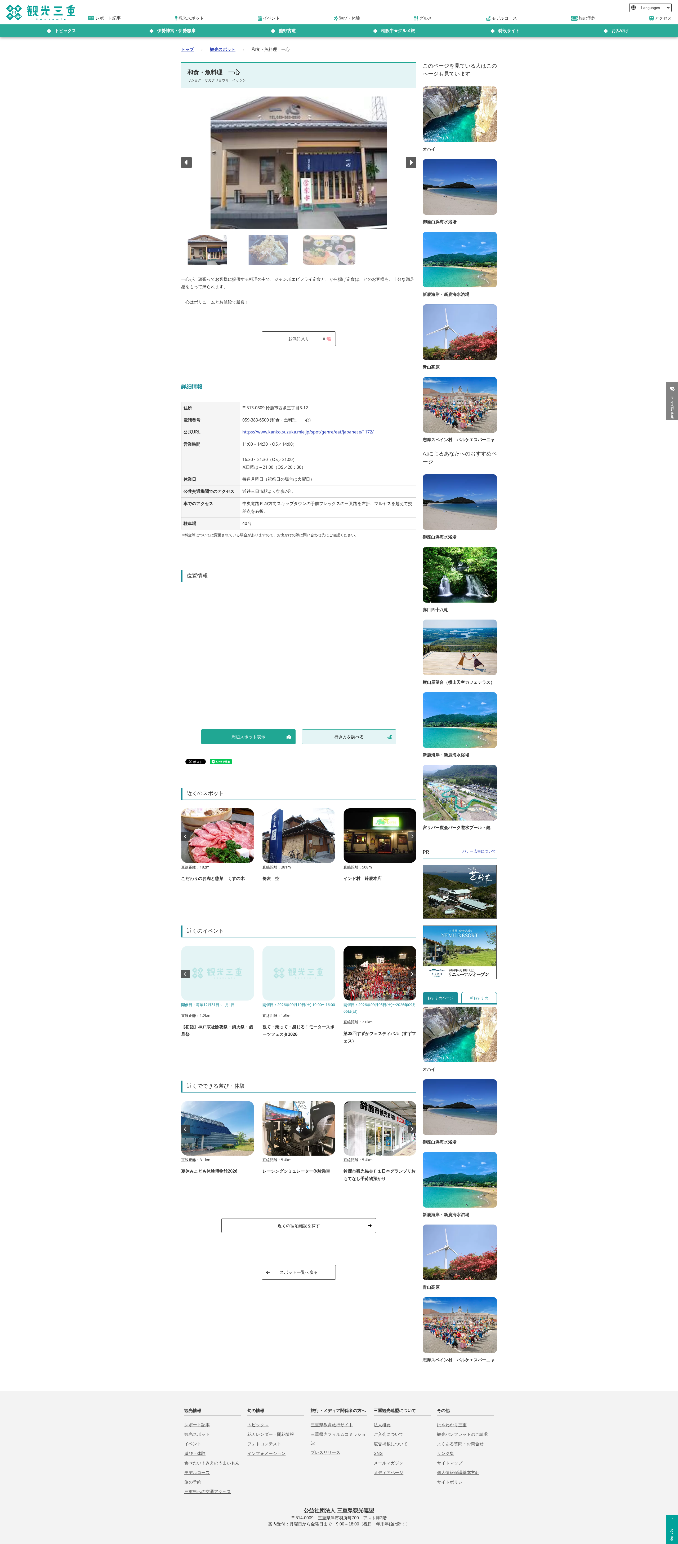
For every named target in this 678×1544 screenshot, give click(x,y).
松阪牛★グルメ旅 (398, 30)
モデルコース (197, 1472)
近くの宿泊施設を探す (299, 1226)
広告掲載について (391, 1444)
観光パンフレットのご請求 (462, 1434)
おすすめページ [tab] (440, 997)
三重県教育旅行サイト (332, 1425)
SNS (378, 1453)
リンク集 (445, 1453)
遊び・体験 (195, 1453)
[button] (411, 162)
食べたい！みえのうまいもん (211, 1463)
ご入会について (388, 1434)
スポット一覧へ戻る (299, 1272)
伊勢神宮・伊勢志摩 (176, 30)
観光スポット (222, 49)
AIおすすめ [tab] (479, 997)
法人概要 (382, 1425)
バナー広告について (479, 851)
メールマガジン (388, 1463)
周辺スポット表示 (248, 737)
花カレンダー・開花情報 (270, 1434)
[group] (217, 847)
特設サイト (509, 30)
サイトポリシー (452, 1482)
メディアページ (388, 1472)
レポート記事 (197, 1425)
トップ (187, 49)
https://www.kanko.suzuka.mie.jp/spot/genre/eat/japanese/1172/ (308, 432)
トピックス (65, 30)
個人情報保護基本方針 (458, 1472)
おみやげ (620, 30)
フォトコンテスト (264, 1444)
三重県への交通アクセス (207, 1491)
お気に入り (306, 338)
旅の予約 (192, 1482)
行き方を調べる (349, 737)
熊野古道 (287, 30)
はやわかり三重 (452, 1425)
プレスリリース (325, 1452)
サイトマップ (449, 1463)
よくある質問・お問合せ (460, 1444)
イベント (192, 1444)
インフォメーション (266, 1453)
